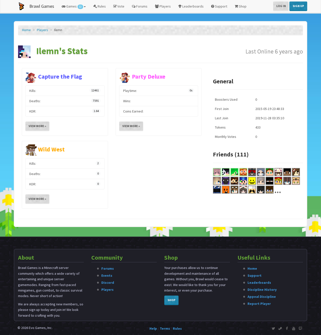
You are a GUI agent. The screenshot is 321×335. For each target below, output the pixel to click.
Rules (101, 6)
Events (106, 275)
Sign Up (298, 6)
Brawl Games (41, 6)
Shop (242, 6)
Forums (141, 6)
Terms (165, 328)
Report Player (259, 303)
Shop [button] (171, 300)
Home (26, 30)
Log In (281, 6)
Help (153, 328)
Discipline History (262, 289)
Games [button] (73, 6)
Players (165, 6)
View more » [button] (37, 126)
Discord (107, 282)
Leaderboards (193, 6)
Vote (120, 6)
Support (220, 6)
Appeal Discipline (262, 296)
